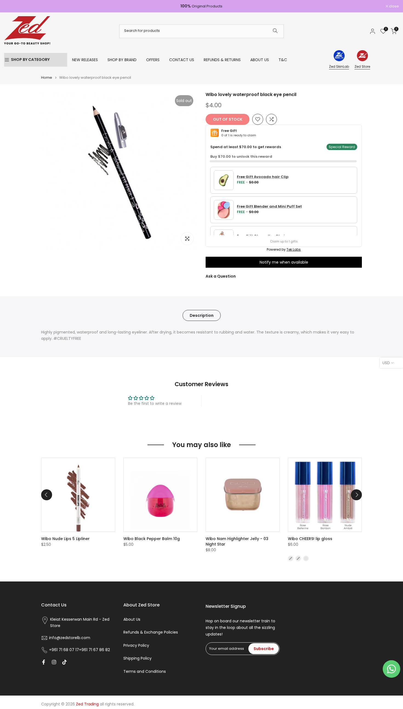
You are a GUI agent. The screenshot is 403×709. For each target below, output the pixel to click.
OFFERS (153, 60)
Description (202, 315)
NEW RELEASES (85, 60)
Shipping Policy (137, 658)
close (12, 6)
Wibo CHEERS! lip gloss (310, 538)
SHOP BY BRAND (122, 60)
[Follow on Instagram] (54, 662)
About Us (131, 619)
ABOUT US (259, 60)
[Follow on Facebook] (43, 662)
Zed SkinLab (339, 66)
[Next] (356, 494)
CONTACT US (181, 60)
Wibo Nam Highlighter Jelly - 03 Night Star (237, 541)
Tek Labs (293, 249)
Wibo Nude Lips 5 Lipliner (65, 538)
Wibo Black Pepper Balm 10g (151, 538)
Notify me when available (284, 262)
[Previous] (46, 494)
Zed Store (362, 66)
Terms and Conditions (144, 671)
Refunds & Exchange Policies (150, 632)
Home (46, 77)
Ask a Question (221, 276)
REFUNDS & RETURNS (222, 60)
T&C (283, 60)
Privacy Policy (136, 645)
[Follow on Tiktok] (64, 662)
